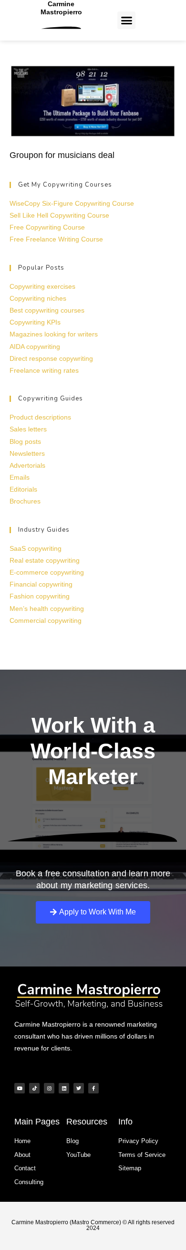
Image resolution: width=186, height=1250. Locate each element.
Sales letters (28, 429)
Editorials (23, 489)
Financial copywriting (41, 584)
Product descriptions (40, 417)
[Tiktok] (34, 1088)
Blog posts (25, 441)
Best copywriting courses (47, 310)
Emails (20, 477)
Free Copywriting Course (47, 227)
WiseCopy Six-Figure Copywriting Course (72, 203)
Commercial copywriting (46, 620)
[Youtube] (19, 1088)
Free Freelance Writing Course (56, 239)
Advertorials (27, 465)
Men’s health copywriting (47, 608)
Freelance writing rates (44, 370)
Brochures (25, 501)
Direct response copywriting (51, 358)
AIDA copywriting (35, 346)
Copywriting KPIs (35, 322)
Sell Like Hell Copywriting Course (59, 215)
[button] (126, 20)
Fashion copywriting (40, 596)
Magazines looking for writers (54, 334)
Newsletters (27, 453)
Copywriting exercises (42, 286)
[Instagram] (49, 1088)
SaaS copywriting (36, 548)
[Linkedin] (64, 1088)
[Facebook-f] (93, 1088)
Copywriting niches (38, 298)
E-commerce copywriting (47, 572)
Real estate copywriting (45, 560)
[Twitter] (78, 1088)
